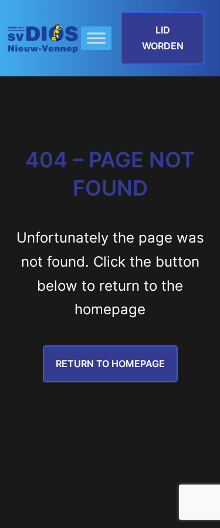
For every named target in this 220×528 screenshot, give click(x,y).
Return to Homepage (110, 363)
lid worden (163, 38)
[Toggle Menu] (96, 38)
